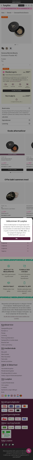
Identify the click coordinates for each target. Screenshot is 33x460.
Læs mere (22, 235)
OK (17, 238)
